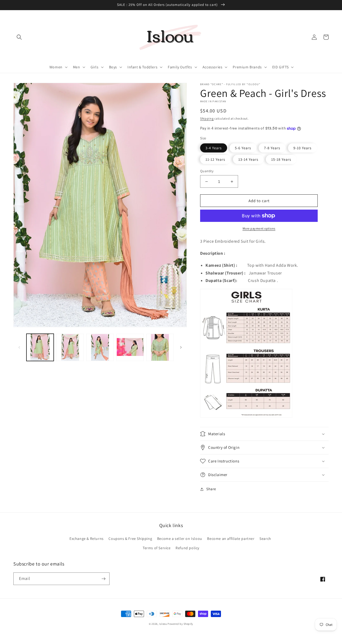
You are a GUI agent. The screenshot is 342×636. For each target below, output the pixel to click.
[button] (19, 37)
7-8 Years (272, 148)
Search (265, 538)
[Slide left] (19, 347)
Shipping (207, 118)
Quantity (206, 171)
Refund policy (187, 547)
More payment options (259, 228)
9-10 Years (302, 148)
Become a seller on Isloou (179, 538)
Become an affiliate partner (230, 538)
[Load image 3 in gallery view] (100, 347)
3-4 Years (213, 148)
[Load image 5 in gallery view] (160, 347)
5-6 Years (243, 148)
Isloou (163, 624)
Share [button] (211, 488)
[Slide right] (181, 347)
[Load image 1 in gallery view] (40, 347)
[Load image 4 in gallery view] (130, 347)
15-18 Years (281, 159)
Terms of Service (157, 547)
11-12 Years (215, 159)
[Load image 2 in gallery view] (70, 347)
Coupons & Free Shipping (130, 538)
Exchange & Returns (86, 538)
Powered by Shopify (180, 624)
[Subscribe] (103, 578)
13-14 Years (248, 159)
